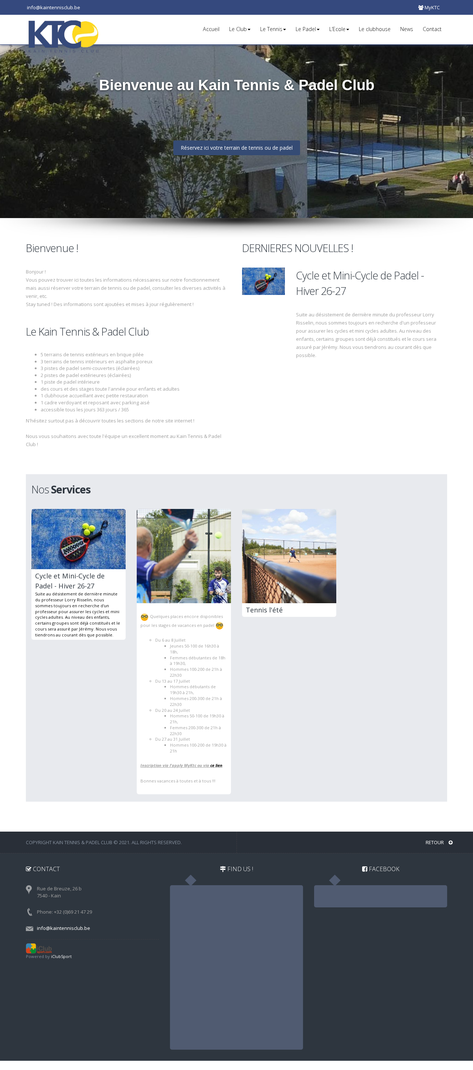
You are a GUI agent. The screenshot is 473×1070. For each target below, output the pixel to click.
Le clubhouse (375, 29)
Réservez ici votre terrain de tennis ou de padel (237, 147)
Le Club (238, 29)
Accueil (211, 29)
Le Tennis (271, 29)
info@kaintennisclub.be (63, 928)
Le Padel (306, 29)
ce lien (216, 765)
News (406, 29)
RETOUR (435, 842)
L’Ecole (337, 29)
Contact (432, 29)
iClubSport (61, 956)
